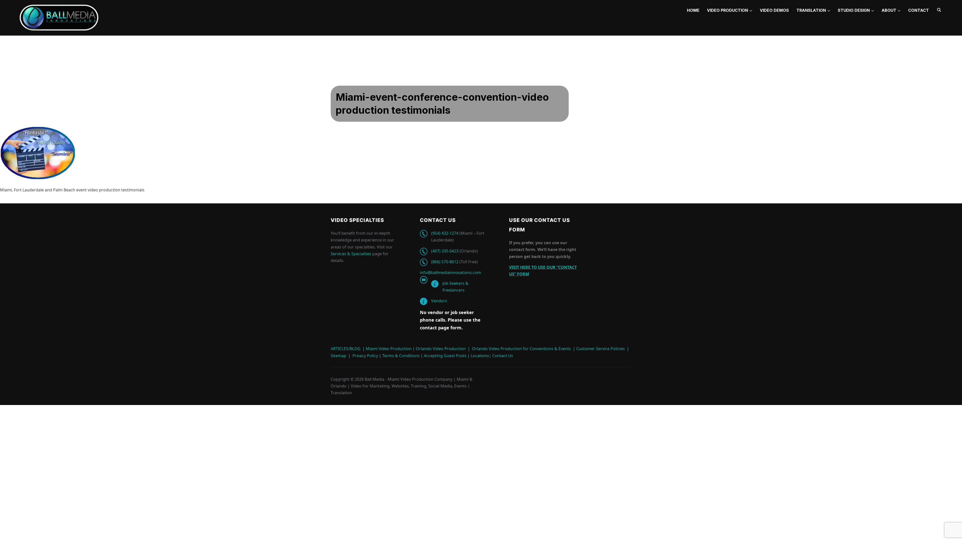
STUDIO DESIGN (854, 10)
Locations (479, 355)
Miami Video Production (389, 348)
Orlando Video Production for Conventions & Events (521, 348)
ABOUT (889, 10)
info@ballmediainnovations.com (450, 272)
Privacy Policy (365, 355)
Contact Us (502, 355)
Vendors (439, 301)
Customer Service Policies (600, 348)
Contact (918, 10)
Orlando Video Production (441, 348)
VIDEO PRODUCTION (727, 10)
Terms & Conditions (400, 355)
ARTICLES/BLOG (345, 348)
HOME (693, 10)
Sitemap (338, 355)
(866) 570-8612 (444, 261)
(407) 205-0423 (444, 251)
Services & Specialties (351, 253)
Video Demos (774, 10)
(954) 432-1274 (444, 233)
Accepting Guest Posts (444, 355)
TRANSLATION (811, 10)
